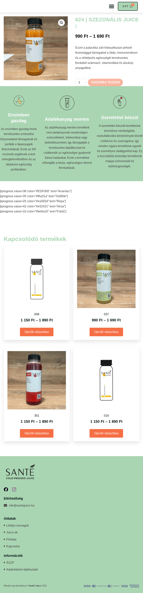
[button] (111, 6)
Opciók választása (37, 331)
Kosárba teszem (105, 82)
